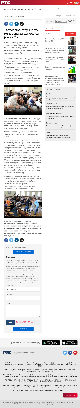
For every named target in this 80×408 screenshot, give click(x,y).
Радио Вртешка (45, 387)
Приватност (6, 403)
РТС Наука (39, 380)
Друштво (55, 363)
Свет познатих (63, 375)
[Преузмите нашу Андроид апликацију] (51, 342)
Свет (29, 363)
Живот (14, 375)
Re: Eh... (48, 133)
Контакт (20, 390)
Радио (6, 385)
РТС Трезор (32, 382)
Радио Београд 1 (16, 385)
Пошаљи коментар (23, 251)
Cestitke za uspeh (52, 123)
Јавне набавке (39, 390)
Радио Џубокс (33, 387)
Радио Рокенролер (19, 387)
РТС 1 (10, 380)
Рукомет (44, 370)
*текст (8, 303)
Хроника (47, 363)
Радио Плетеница (70, 385)
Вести (7, 363)
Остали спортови (33, 371)
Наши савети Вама (23, 9)
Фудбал (13, 370)
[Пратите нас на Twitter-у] (65, 353)
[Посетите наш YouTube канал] (75, 353)
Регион (22, 363)
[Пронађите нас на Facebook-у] (70, 353)
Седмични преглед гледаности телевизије (55, 68)
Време (27, 364)
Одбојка (36, 370)
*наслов (9, 294)
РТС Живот (59, 380)
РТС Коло (22, 382)
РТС (14, 390)
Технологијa (43, 375)
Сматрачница (50, 364)
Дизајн (60, 8)
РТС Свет (30, 380)
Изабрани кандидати (10, 8)
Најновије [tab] (49, 29)
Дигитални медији (9, 9)
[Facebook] (6, 24)
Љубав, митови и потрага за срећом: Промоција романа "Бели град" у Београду (54, 50)
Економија (64, 363)
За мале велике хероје (55, 376)
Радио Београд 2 (30, 385)
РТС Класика (70, 380)
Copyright (15, 403)
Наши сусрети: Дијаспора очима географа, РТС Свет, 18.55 (54, 60)
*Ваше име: (9, 285)
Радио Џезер (57, 387)
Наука (16, 376)
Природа (23, 376)
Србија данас (37, 363)
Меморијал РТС (47, 371)
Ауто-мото (71, 370)
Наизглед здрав (71, 376)
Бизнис (53, 8)
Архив (66, 387)
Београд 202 (57, 385)
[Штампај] (22, 24)
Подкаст (60, 364)
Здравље (73, 375)
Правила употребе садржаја (30, 403)
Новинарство (44, 8)
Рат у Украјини (18, 364)
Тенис (29, 370)
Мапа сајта (70, 395)
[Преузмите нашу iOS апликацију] (70, 342)
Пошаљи (23, 329)
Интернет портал (61, 390)
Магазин (7, 375)
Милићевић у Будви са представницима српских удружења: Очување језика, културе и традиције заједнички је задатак (54, 80)
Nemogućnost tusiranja (54, 113)
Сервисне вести (37, 364)
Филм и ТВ (7, 376)
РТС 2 (16, 380)
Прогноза (50, 21)
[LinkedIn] (16, 24)
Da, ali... (48, 94)
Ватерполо (53, 370)
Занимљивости (24, 375)
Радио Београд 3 (45, 385)
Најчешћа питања (38, 9)
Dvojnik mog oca (51, 104)
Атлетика (62, 370)
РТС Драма (49, 380)
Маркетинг (28, 390)
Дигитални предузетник (37, 376)
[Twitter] (11, 24)
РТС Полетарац (55, 382)
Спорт (6, 370)
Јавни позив (23, 8)
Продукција (34, 8)
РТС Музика (43, 382)
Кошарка (21, 370)
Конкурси (49, 390)
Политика (14, 363)
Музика (34, 375)
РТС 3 (23, 380)
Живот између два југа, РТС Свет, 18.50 (54, 40)
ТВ (6, 380)
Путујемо (52, 375)
